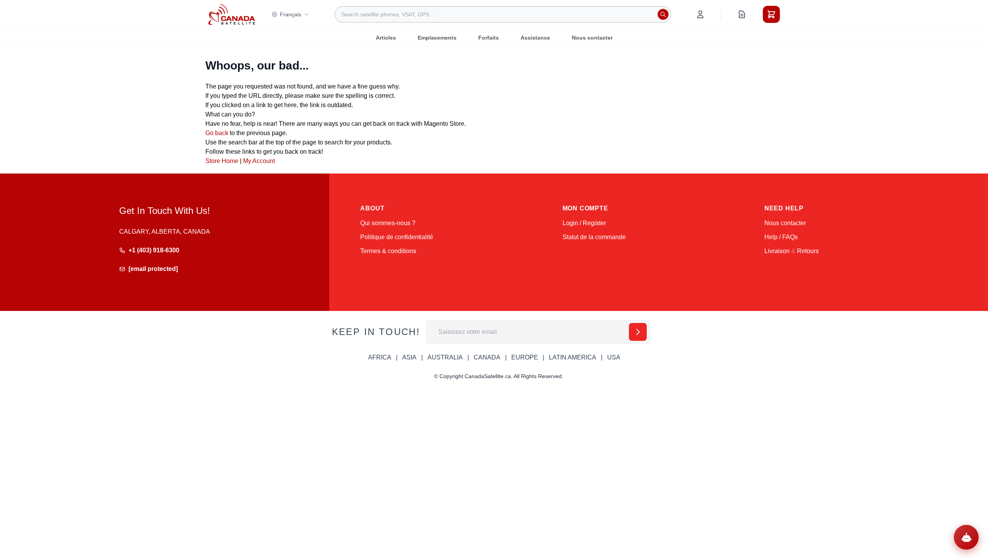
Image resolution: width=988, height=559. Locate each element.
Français (290, 14)
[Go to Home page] (231, 14)
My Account (259, 161)
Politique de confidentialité (396, 237)
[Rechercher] (663, 14)
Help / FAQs (781, 237)
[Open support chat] (966, 537)
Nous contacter (592, 38)
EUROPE (524, 357)
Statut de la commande (594, 237)
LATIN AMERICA (572, 357)
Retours (808, 251)
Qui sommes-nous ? (387, 223)
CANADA (487, 357)
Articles (386, 38)
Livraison (777, 251)
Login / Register (584, 223)
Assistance (535, 38)
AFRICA (379, 357)
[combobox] (503, 14)
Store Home (221, 161)
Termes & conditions (388, 251)
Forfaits (488, 38)
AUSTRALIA (445, 357)
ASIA (409, 357)
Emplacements (437, 38)
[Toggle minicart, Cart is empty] (771, 14)
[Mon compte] (700, 14)
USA (613, 357)
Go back (216, 133)
